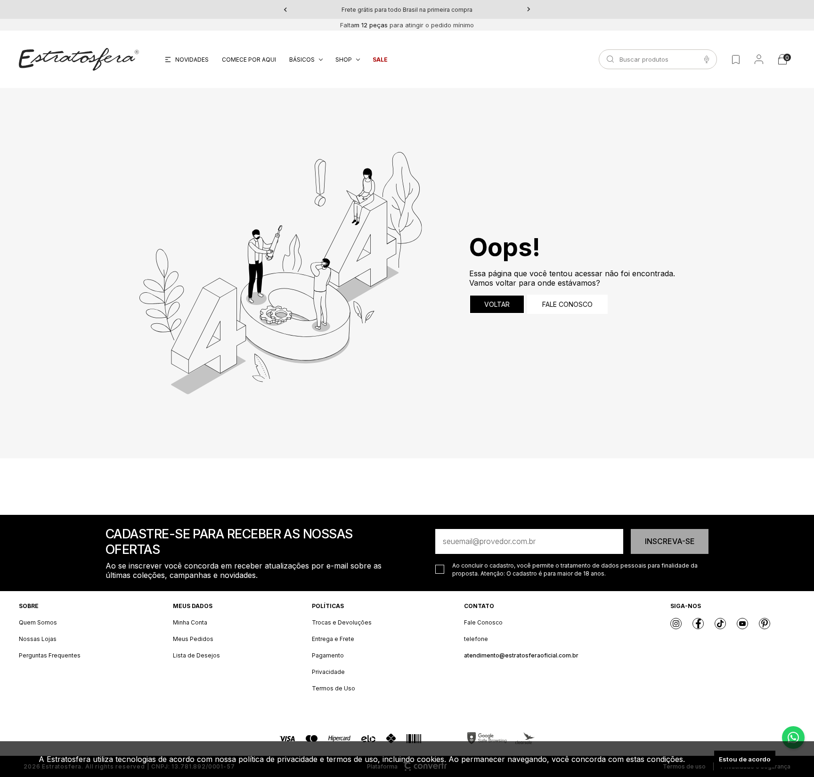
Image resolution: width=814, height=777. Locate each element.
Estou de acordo (745, 759)
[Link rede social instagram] (676, 623)
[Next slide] (528, 9)
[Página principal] (79, 59)
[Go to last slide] (285, 9)
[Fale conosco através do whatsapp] (793, 737)
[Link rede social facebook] (698, 623)
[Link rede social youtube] (742, 623)
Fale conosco (567, 304)
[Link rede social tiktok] (720, 623)
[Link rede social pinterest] (764, 623)
